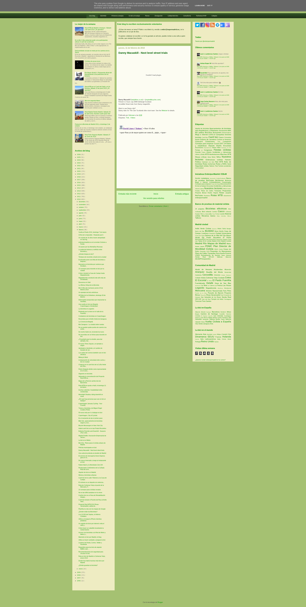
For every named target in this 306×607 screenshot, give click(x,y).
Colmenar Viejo (212, 278)
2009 (79, 572)
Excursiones (199, 147)
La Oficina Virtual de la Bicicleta (89, 285)
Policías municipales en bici (88, 447)
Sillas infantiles (221, 216)
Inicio (156, 194)
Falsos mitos (216, 147)
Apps (197, 130)
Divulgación (158, 16)
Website (164, 110)
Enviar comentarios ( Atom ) (158, 206)
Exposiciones (208, 147)
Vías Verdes (199, 324)
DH (225, 143)
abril (80, 224)
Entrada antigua (182, 194)
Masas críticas (201, 157)
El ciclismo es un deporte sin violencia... (91, 482)
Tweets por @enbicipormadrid (205, 41)
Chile (229, 334)
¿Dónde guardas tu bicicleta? (88, 565)
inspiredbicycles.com (152, 100)
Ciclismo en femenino (224, 139)
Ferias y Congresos (204, 150)
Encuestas (227, 146)
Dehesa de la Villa (212, 235)
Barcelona (216, 312)
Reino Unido (207, 341)
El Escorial (201, 280)
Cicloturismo (211, 141)
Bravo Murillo (219, 231)
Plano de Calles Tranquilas (211, 191)
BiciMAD (103, 16)
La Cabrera (211, 285)
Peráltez (197, 191)
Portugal (198, 342)
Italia (202, 339)
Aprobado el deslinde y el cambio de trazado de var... (90, 349)
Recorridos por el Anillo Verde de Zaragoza (93, 319)
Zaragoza (206, 324)
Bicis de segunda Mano (92, 101)
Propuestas (226, 191)
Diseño (219, 146)
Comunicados (226, 182)
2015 (79, 185)
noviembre (82, 204)
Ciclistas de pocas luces (92, 61)
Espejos (197, 214)
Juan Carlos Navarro (207, 101)
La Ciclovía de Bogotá (86, 322)
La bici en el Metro (84, 440)
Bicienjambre (217, 132)
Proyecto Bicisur (201, 193)
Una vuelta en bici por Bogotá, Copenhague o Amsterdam (88, 305)
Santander (206, 319)
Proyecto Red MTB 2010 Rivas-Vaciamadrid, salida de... (89, 505)
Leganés (200, 288)
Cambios (214, 211)
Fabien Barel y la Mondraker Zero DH (91, 465)
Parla (225, 291)
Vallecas (221, 257)
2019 (79, 174)
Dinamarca (201, 336)
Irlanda (197, 339)
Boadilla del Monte (215, 272)
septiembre (82, 210)
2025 (79, 157)
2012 (79, 194)
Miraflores (221, 288)
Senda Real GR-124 (206, 257)
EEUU (212, 336)
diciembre (82, 202)
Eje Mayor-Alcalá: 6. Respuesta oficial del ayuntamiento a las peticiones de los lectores (98, 74)
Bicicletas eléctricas (216, 208)
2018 (79, 177)
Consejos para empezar (204, 143)
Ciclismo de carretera (208, 139)
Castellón (222, 314)
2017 (79, 180)
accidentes (227, 166)
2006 (79, 581)
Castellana (205, 233)
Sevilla (218, 319)
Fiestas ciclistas (222, 150)
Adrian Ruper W (205, 63)
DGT (222, 143)
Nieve (214, 157)
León (202, 317)
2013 (79, 191)
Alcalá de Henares (204, 269)
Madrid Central (226, 241)
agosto (81, 213)
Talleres (212, 166)
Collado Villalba (200, 278)
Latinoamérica (211, 339)
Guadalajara (227, 316)
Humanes (198, 285)
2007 (79, 578)
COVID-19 (212, 135)
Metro (229, 244)
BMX (229, 130)
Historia (209, 152)
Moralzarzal (227, 288)
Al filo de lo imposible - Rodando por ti (91, 235)
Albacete (198, 312)
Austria (215, 334)
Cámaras (228, 211)
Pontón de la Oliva (201, 293)
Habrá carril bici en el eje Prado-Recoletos (92, 428)
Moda (210, 157)
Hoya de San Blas (223, 283)
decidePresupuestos (203, 259)
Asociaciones (223, 130)
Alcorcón (227, 269)
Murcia (206, 317)
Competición (227, 141)
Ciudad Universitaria (223, 233)
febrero (81, 230)
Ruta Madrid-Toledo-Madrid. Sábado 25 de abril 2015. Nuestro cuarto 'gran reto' (98, 112)
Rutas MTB (217, 195)
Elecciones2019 (211, 239)
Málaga (210, 317)
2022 (79, 166)
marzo (81, 227)
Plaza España (220, 253)
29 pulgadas (199, 209)
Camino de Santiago (210, 314)
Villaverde (228, 257)
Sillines (229, 216)
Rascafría (203, 295)
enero (81, 569)
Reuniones (207, 195)
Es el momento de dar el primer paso (90, 418)
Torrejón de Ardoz (217, 299)
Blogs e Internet (201, 135)
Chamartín (212, 233)
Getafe (210, 283)
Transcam (198, 301)
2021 (79, 168)
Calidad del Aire (173, 16)
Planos (147, 16)
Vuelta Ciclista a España (218, 321)
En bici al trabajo (134, 16)
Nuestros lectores (213, 188)
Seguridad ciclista (202, 166)
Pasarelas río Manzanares (220, 251)
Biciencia (228, 180)
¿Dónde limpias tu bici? (86, 254)
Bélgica (219, 334)
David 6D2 (203, 73)
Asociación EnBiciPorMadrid (218, 178)
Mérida (215, 317)
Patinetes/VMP (201, 16)
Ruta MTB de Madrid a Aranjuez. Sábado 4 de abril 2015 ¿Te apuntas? (98, 28)
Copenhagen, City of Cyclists (88, 415)
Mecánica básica (208, 216)
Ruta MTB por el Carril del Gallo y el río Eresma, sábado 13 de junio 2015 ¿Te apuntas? (97, 88)
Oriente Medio (226, 339)
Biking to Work (83, 357)
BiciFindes (210, 180)
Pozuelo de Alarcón (216, 293)
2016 (79, 182)
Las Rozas (227, 285)
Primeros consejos (117, 16)
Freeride (198, 152)
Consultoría (187, 16)
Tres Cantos (206, 301)
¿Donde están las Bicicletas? (88, 512)
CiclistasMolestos (215, 182)
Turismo (221, 166)
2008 (79, 575)
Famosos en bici (226, 147)
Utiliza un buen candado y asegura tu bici (92, 540)
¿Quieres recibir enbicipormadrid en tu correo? (210, 360)
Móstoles (209, 291)
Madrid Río (201, 243)
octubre (81, 207)
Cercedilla (208, 275)
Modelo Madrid (200, 246)
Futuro (204, 152)
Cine (220, 141)
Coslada (221, 278)
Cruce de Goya (215, 184)
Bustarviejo (228, 272)
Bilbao (229, 312)
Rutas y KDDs (221, 164)
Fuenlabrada (200, 283)
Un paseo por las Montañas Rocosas (91, 247)
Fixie (213, 214)
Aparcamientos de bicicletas (220, 128)
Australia (210, 334)
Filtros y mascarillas (206, 214)
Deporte (212, 146)
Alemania (199, 334)
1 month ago (212, 58)
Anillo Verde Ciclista (203, 228)
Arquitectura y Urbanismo (209, 130)
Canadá (225, 334)
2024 (79, 160)
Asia (205, 334)
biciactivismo (227, 195)
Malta (219, 339)
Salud (229, 164)
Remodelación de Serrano (211, 255)
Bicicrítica (209, 132)
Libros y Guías (200, 154)
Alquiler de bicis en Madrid (87, 472)
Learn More (200, 5)
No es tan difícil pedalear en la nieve (90, 492)
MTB (207, 154)
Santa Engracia (226, 255)
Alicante (203, 312)
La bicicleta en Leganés (86, 309)
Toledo (223, 319)
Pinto (229, 291)
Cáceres (228, 314)
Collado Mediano (226, 275)
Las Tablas (199, 241)
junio (80, 218)
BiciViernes (219, 180)
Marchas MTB (225, 154)
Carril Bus (205, 137)
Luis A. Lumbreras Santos (209, 54)
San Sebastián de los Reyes (211, 297)
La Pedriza (219, 285)
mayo (81, 221)
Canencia (198, 275)
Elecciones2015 (226, 184)
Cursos (217, 143)
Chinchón (217, 275)
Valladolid (198, 322)
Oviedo (219, 317)
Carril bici (213, 137)
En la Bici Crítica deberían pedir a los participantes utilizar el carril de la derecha (91, 41)
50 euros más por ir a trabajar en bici (90, 412)
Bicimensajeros (226, 132)
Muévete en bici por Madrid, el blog (90, 537)
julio (80, 216)
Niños (219, 157)
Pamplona (225, 317)
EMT (221, 235)
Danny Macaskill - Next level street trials (91, 450)
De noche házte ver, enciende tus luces (91, 332)
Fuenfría (226, 280)
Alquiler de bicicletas (202, 128)
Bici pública (200, 132)
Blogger (160, 602)
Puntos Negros (213, 193)
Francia (218, 337)
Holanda (226, 336)
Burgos (198, 314)
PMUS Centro (227, 188)
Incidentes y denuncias (222, 152)
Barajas (229, 228)
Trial (127, 118)
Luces (222, 214)
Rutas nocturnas (209, 164)
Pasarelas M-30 (205, 251)
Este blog (92, 16)
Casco (221, 137)
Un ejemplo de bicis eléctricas (88, 292)
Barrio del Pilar (200, 231)
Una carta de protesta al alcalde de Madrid (92, 453)
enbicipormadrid (201, 198)
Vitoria (203, 322)
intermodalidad (199, 168)
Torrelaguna (227, 299)
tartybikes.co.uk (137, 100)
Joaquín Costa (227, 239)
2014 (79, 188)
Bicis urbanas (206, 211)
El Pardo (227, 237)
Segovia (212, 319)
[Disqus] (153, 154)
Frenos (217, 214)
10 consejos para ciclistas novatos (90, 490)
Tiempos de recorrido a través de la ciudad (92, 257)
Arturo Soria (222, 228)
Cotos (228, 277)
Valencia (228, 319)
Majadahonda (212, 288)
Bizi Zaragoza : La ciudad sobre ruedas (91, 324)
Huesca (197, 317)
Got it (210, 5)
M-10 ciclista (207, 241)
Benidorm (224, 312)
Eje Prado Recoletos (212, 237)
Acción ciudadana (202, 178)
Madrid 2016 (216, 241)
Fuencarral (219, 239)
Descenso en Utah (85, 282)
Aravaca (214, 228)
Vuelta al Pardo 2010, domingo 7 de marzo (92, 232)
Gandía (210, 316)
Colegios (214, 16)
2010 (79, 199)
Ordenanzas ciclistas (215, 160)
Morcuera (200, 290)
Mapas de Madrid (217, 243)
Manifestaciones (214, 154)
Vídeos (132, 118)
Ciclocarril (200, 141)
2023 (79, 163)
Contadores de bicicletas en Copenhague (92, 316)
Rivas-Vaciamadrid (213, 295)
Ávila (211, 324)
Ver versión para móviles (153, 198)
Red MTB (219, 162)
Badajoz (209, 312)
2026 (79, 154)
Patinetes (228, 160)
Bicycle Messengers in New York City (91, 425)
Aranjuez (200, 272)
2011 (79, 196)
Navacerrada (218, 291)
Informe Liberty (199, 188)
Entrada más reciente (127, 194)
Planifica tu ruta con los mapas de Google (92, 509)
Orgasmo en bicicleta (85, 374)
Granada (220, 316)
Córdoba (198, 316)
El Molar (209, 280)
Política (198, 162)
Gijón (215, 316)
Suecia (216, 341)
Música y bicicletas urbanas (87, 475)
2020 (79, 171)
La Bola (204, 285)
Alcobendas (219, 269)
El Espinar (204, 316)
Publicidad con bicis (208, 162)
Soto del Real (206, 299)
